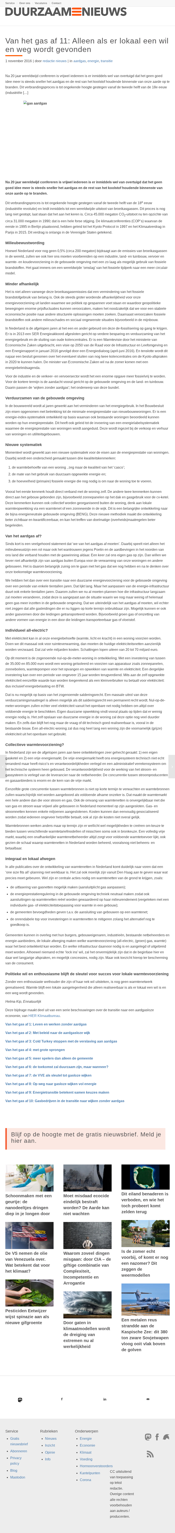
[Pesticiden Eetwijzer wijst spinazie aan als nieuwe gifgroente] (29, 1292)
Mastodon (17, 1477)
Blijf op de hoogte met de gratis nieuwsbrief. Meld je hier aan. (86, 1137)
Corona (85, 1480)
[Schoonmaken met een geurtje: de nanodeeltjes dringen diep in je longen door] (29, 1178)
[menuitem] (11, 3)
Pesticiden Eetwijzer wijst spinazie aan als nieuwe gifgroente (27, 1316)
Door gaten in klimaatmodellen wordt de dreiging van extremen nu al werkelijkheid (86, 1334)
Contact (56, 3)
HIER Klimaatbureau (44, 1016)
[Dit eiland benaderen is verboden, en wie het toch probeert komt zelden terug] (145, 1177)
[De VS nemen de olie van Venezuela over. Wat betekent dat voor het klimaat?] (29, 1235)
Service (10, 3)
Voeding (86, 1459)
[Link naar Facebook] (61, 1399)
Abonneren (18, 1451)
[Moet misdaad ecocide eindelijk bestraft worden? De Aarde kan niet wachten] (87, 1178)
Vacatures (41, 3)
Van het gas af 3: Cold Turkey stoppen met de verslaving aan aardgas (61, 1041)
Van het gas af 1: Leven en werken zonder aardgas (46, 1024)
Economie (87, 1445)
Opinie (50, 1452)
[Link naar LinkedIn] (104, 1399)
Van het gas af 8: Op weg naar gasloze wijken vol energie (50, 1084)
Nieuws (51, 1438)
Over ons (24, 3)
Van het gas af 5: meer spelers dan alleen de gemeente (49, 1058)
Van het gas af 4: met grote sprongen (35, 1050)
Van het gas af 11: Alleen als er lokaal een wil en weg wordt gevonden (87, 45)
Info (48, 1459)
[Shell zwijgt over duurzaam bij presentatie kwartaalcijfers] (3, 766)
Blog (13, 1470)
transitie (107, 61)
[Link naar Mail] (148, 1399)
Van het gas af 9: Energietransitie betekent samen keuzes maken (57, 1092)
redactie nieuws (55, 61)
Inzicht (50, 1445)
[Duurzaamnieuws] (66, 16)
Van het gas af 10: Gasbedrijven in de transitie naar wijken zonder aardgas (64, 1101)
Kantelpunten (90, 1473)
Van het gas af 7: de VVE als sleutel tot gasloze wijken (48, 1075)
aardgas (79, 61)
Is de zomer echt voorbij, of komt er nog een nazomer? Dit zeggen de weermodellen (144, 1263)
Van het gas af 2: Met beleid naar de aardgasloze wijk (47, 1033)
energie (93, 61)
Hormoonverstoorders (96, 1466)
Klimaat (85, 1452)
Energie (86, 1438)
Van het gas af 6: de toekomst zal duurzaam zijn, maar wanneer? (56, 1067)
